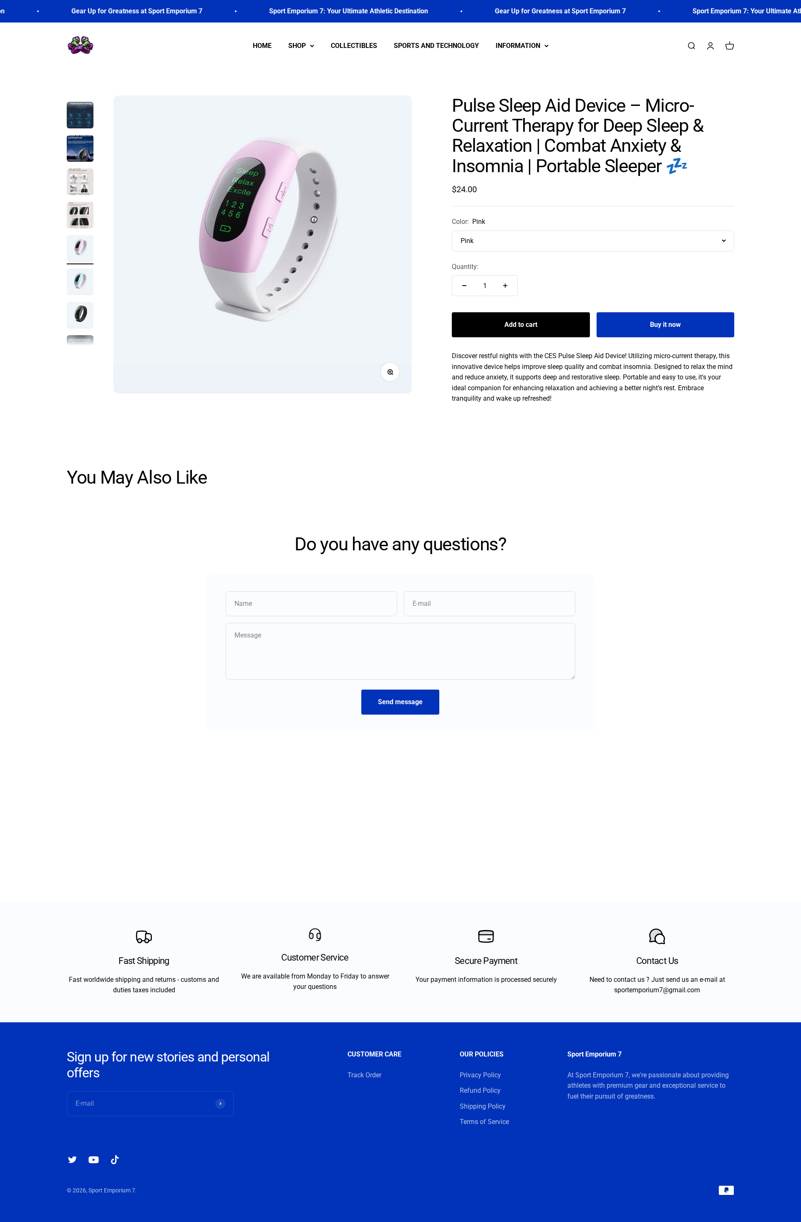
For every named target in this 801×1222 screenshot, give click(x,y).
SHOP (297, 45)
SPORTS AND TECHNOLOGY (436, 45)
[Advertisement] (400, 816)
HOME (262, 45)
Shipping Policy (483, 1106)
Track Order (364, 1075)
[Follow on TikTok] (115, 1159)
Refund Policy (480, 1090)
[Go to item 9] (80, 316)
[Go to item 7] (80, 249)
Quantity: (465, 267)
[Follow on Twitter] (72, 1159)
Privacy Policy (480, 1075)
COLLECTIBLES (354, 45)
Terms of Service (484, 1122)
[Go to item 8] (80, 283)
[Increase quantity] (505, 286)
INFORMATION (518, 45)
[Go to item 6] (80, 216)
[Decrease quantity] (464, 286)
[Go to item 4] (80, 149)
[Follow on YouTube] (93, 1159)
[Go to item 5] (80, 183)
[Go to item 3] (80, 116)
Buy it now (665, 325)
